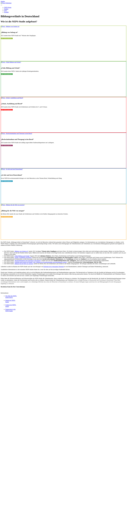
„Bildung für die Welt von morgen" (23, 263)
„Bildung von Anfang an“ (21, 251)
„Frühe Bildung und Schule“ (22, 256)
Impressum (11, 315)
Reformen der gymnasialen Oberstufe (53, 266)
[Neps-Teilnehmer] (6, 3)
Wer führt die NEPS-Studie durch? (11, 296)
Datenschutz (15, 317)
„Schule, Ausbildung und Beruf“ (23, 257)
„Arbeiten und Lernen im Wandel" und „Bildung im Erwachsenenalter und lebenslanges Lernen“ (40, 262)
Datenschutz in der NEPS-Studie (10, 310)
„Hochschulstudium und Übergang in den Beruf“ (27, 260)
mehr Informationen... (7, 38)
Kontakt (6, 314)
